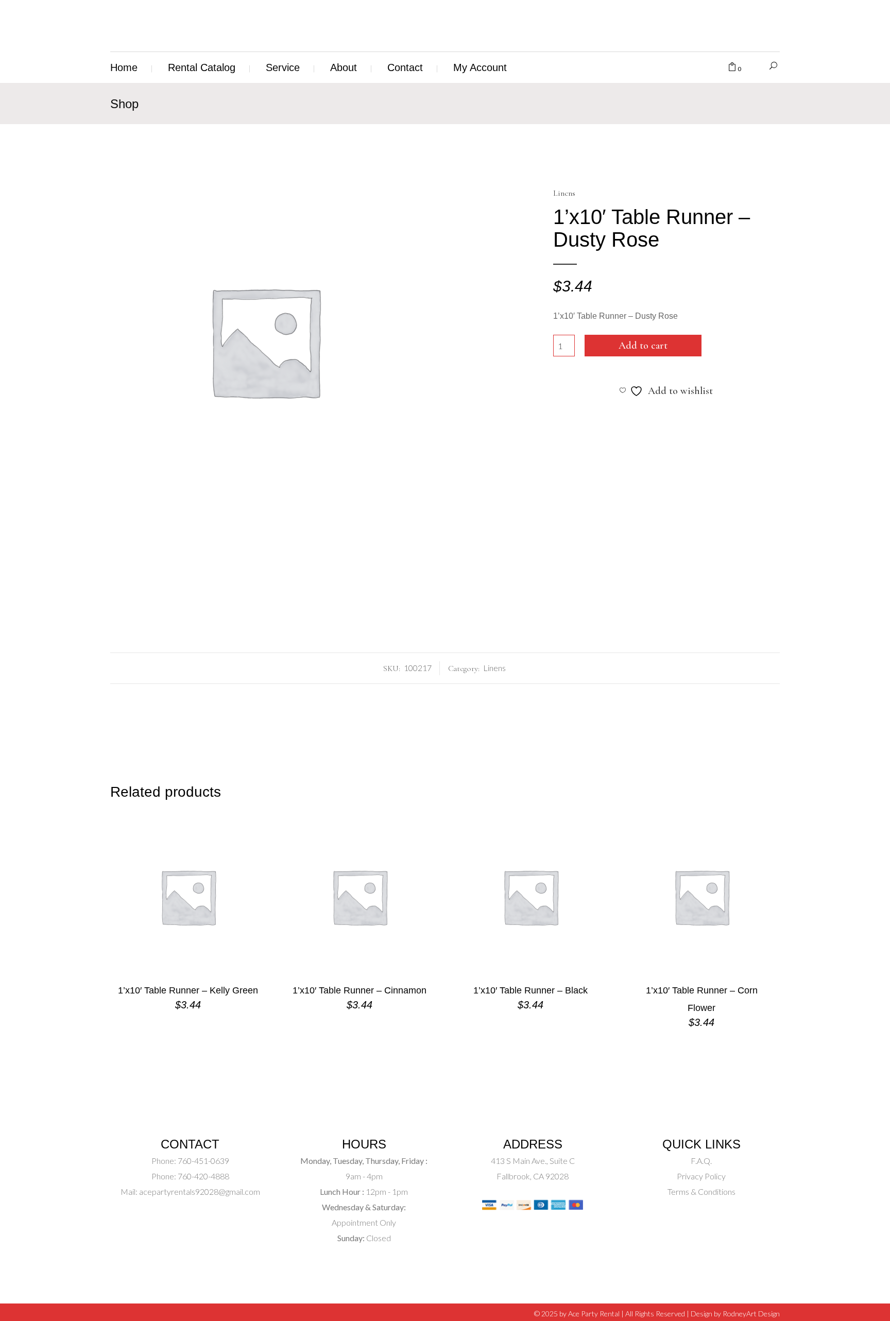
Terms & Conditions (701, 1191)
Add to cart (643, 345)
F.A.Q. (701, 1160)
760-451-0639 (202, 1160)
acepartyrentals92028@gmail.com (199, 1191)
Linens (564, 193)
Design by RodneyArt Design (735, 1313)
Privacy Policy (701, 1176)
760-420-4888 (202, 1176)
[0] (732, 67)
